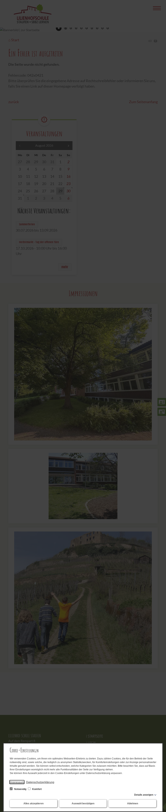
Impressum (17, 782)
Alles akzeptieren (33, 803)
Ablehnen (132, 803)
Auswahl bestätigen (83, 803)
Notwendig (20, 789)
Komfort (37, 789)
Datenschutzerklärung (40, 782)
